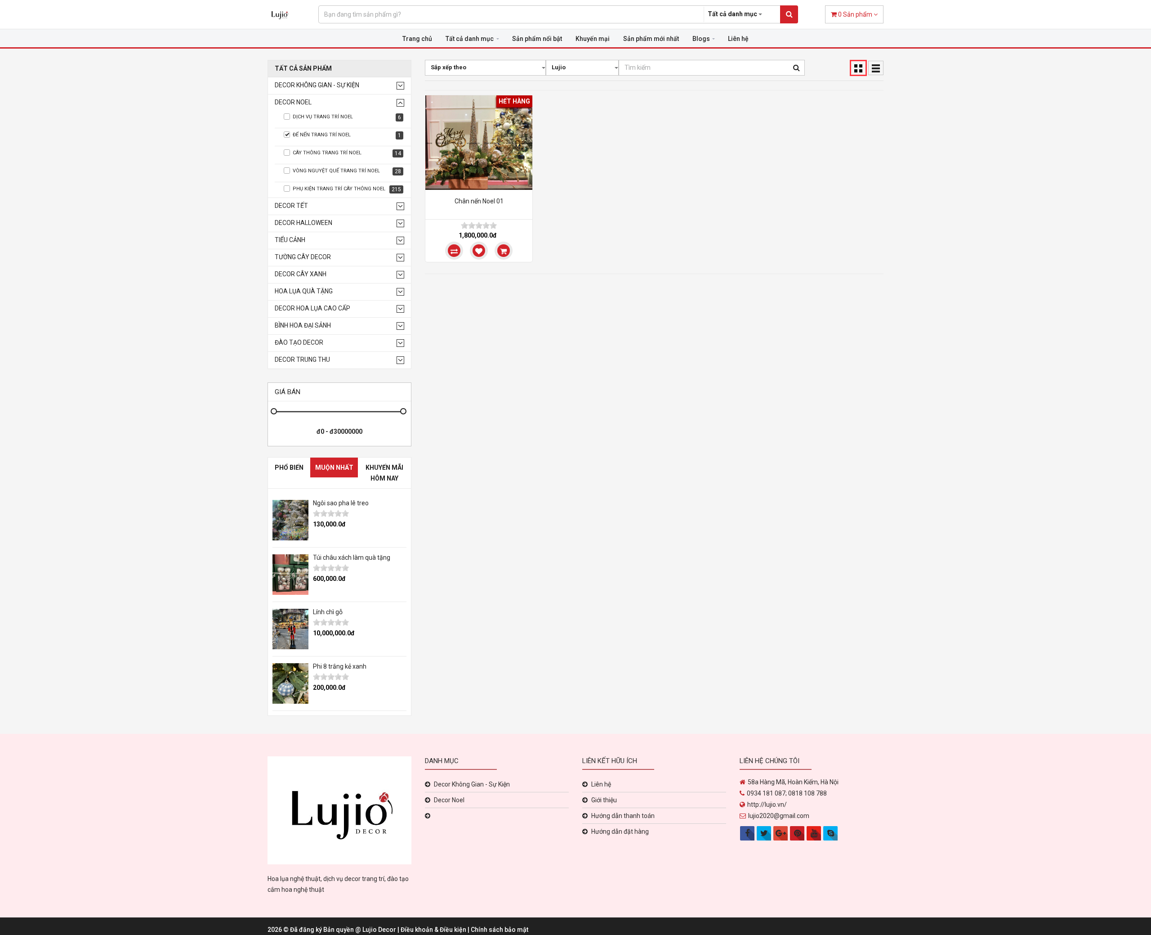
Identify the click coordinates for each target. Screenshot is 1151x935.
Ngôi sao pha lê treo (341, 503)
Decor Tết (291, 205)
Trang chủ (417, 38)
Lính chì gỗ (328, 612)
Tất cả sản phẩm (303, 68)
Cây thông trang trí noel (347, 153)
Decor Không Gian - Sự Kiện (317, 85)
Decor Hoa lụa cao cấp (312, 308)
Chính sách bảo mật (499, 929)
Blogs (701, 38)
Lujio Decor (379, 929)
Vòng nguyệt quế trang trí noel (347, 171)
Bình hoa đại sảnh (303, 325)
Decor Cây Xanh (300, 274)
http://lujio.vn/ (767, 804)
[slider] (331, 513)
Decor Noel (293, 102)
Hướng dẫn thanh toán (623, 815)
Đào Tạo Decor (299, 342)
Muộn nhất (334, 467)
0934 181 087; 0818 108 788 (787, 793)
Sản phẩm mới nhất (651, 38)
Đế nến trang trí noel (347, 135)
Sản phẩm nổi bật (537, 38)
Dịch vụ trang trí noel (347, 117)
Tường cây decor (303, 257)
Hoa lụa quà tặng (304, 291)
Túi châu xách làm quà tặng (351, 557)
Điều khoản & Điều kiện (434, 929)
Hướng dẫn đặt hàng (620, 831)
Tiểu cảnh (290, 240)
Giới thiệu (604, 800)
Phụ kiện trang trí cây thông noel (347, 189)
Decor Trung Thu (302, 359)
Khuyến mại (593, 38)
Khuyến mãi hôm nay (384, 473)
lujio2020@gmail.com (778, 815)
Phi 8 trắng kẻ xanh (339, 666)
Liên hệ (738, 38)
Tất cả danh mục (470, 38)
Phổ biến (289, 467)
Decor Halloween (303, 223)
